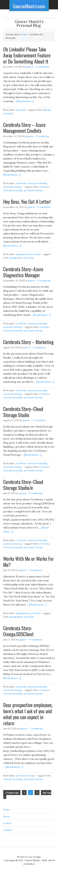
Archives (8, 830)
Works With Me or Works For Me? (28, 561)
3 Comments (44, 207)
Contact (7, 823)
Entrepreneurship (37, 183)
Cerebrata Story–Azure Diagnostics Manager (23, 272)
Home (6, 809)
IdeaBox (30, 863)
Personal (20, 109)
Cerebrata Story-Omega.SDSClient (18, 631)
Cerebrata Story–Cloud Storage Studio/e (23, 484)
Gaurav (30, 66)
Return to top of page (29, 856)
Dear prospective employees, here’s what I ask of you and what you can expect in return (28, 714)
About (6, 816)
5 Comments (42, 66)
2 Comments (39, 347)
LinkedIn (46, 109)
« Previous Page (12, 792)
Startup (18, 186)
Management (23, 254)
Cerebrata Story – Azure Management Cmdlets (24, 127)
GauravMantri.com (29, 6)
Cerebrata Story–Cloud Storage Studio (23, 412)
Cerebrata (21, 183)
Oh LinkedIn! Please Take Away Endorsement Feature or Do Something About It (26, 55)
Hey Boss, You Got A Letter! (27, 201)
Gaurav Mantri (32, 860)
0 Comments (42, 136)
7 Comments (36, 728)
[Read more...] (25, 101)
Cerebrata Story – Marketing (28, 342)
